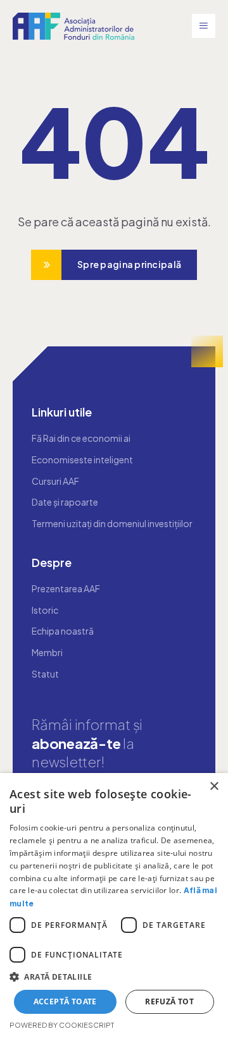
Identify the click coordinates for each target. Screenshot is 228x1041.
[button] (114, 977)
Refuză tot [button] (169, 1001)
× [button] (213, 786)
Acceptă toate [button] (65, 1001)
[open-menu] (203, 26)
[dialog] (114, 907)
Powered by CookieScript (62, 1025)
